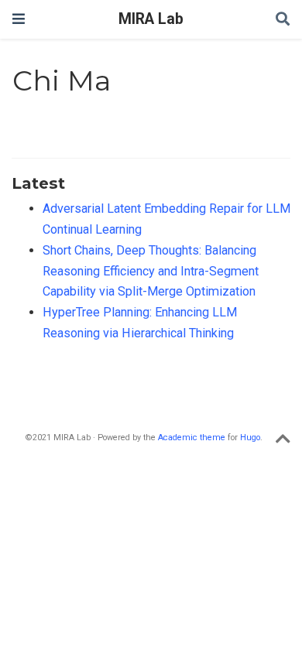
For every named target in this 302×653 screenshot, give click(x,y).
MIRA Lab (151, 19)
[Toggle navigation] (18, 19)
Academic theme (191, 437)
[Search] (283, 20)
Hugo (250, 437)
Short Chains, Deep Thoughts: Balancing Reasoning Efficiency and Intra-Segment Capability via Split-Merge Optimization (151, 271)
